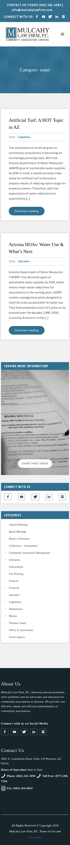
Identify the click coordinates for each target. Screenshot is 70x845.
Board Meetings (17, 531)
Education (23, 261)
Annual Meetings (18, 524)
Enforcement (16, 566)
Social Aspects (17, 637)
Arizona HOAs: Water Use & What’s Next (36, 248)
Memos (13, 616)
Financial (14, 587)
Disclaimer (35, 837)
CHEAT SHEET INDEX (35, 463)
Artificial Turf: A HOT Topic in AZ (36, 124)
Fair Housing (16, 573)
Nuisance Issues (17, 623)
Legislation (24, 137)
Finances (13, 580)
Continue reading (27, 211)
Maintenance (16, 609)
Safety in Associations (21, 630)
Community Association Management (29, 552)
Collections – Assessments (23, 545)
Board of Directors (19, 538)
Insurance (14, 595)
